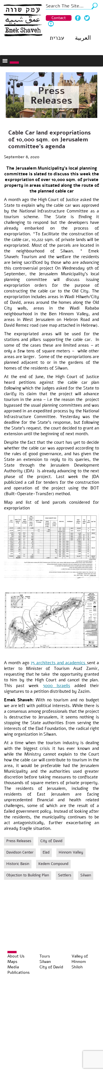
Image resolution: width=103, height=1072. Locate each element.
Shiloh (77, 967)
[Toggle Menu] (14, 62)
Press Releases (51, 95)
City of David (51, 841)
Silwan (85, 875)
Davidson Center (19, 852)
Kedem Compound (53, 863)
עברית (57, 38)
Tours (44, 956)
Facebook (78, 18)
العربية (83, 38)
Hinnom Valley (71, 852)
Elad (46, 852)
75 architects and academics (59, 663)
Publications (18, 972)
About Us (16, 956)
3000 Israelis (56, 685)
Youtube (51, 24)
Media (13, 967)
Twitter (87, 18)
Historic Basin (17, 863)
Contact (59, 18)
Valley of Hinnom (80, 958)
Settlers (64, 875)
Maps (12, 961)
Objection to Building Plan (27, 875)
